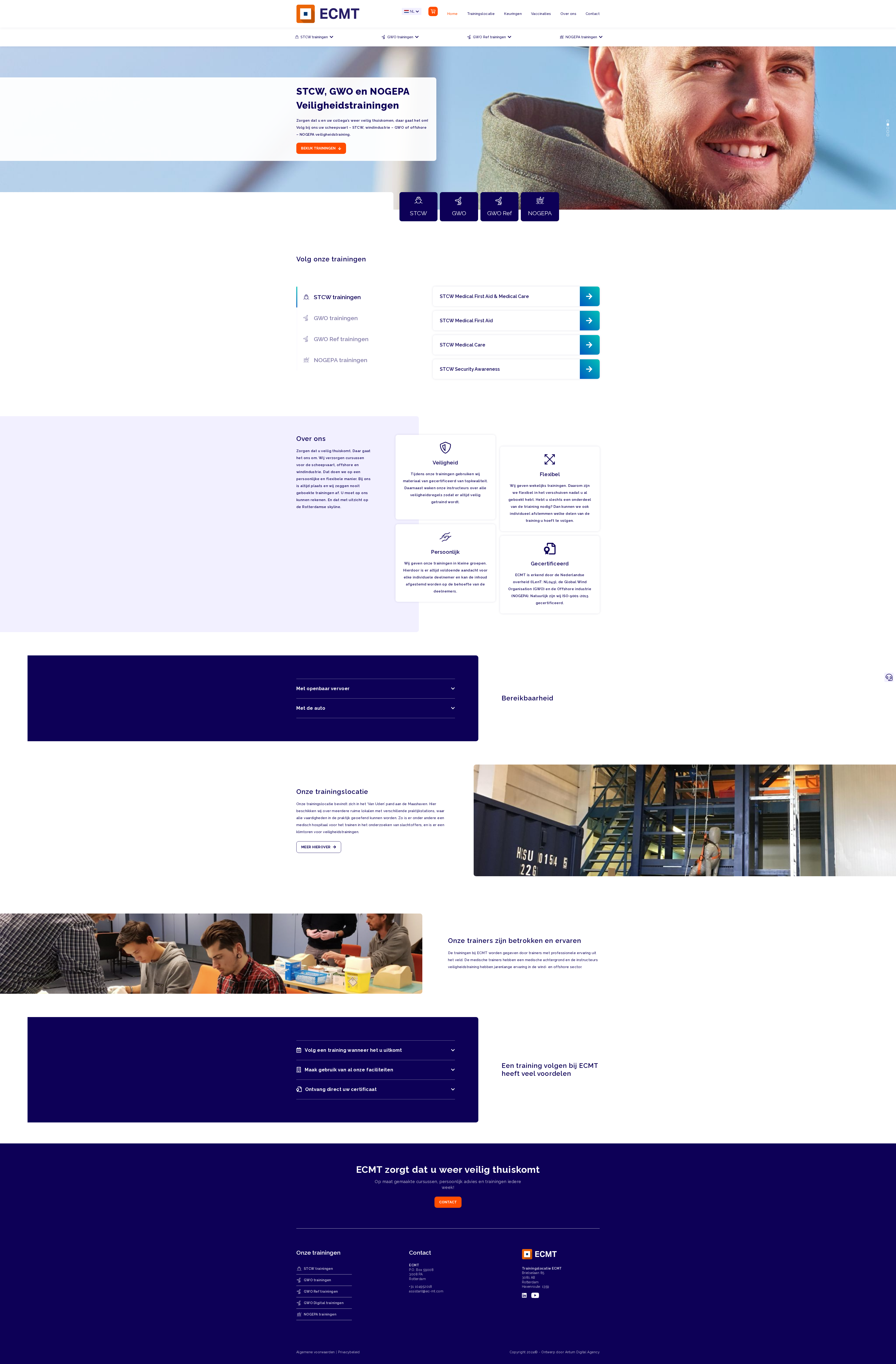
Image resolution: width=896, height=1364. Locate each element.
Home (452, 14)
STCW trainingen (314, 37)
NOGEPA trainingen (581, 37)
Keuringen (513, 14)
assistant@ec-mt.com (426, 1291)
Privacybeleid (349, 1352)
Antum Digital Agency (582, 1352)
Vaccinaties (541, 14)
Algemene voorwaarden (315, 1352)
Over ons (568, 14)
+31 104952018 (420, 1286)
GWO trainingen (400, 37)
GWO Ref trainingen (489, 37)
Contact (593, 14)
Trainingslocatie (481, 14)
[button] (891, 121)
